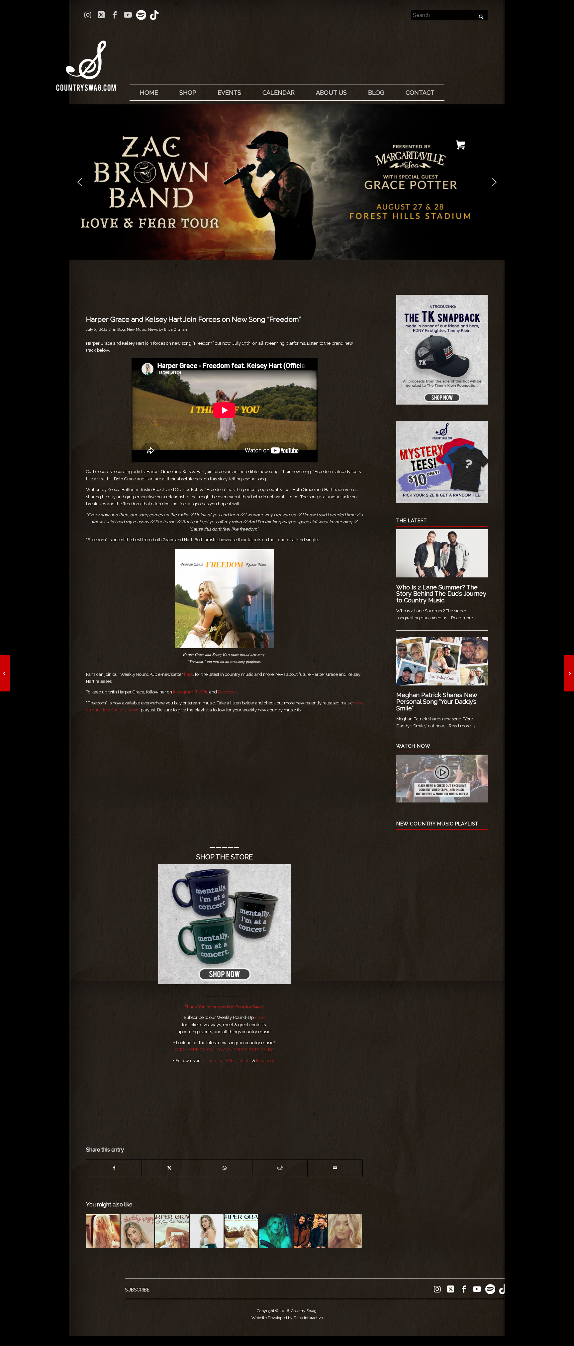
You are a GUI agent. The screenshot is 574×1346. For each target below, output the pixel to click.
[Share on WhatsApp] (224, 1168)
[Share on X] (169, 1168)
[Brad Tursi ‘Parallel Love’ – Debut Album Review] (569, 673)
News (153, 329)
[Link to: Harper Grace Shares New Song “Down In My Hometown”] (241, 1231)
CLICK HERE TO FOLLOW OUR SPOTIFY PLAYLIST (224, 1049)
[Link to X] (101, 15)
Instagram (183, 691)
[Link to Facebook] (114, 15)
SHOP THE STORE (224, 857)
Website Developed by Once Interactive (287, 1317)
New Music (136, 329)
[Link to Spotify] (141, 15)
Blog (121, 329)
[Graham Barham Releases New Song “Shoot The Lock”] (5, 673)
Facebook (227, 691)
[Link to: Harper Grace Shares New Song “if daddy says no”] (137, 1231)
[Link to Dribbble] (154, 15)
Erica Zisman (175, 329)
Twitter (244, 1060)
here (188, 674)
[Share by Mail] (335, 1168)
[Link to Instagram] (88, 15)
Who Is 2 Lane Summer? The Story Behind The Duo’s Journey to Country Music (441, 594)
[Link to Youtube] (128, 15)
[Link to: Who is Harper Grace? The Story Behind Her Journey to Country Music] (345, 1231)
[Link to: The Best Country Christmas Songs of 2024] (310, 1231)
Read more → (464, 617)
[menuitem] (149, 92)
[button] (287, 182)
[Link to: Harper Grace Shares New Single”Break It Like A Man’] (276, 1231)
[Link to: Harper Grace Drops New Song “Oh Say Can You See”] (172, 1231)
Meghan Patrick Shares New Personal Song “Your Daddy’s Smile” (436, 701)
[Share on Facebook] (114, 1168)
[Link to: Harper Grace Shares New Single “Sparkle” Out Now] (103, 1231)
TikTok (201, 691)
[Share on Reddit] (279, 1168)
